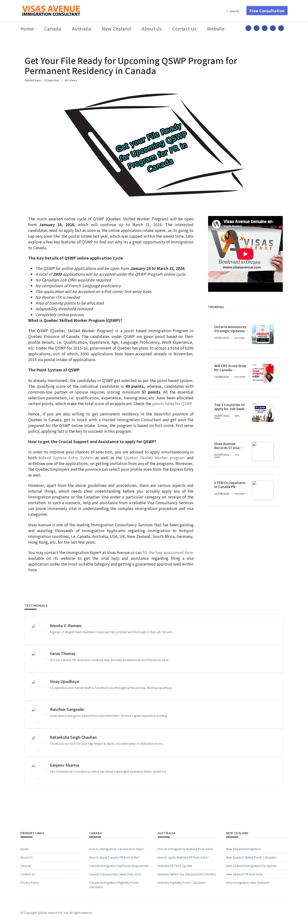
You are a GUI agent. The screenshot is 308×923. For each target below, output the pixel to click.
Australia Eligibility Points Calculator (181, 882)
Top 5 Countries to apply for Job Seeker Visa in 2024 (231, 408)
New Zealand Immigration (243, 849)
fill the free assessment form (167, 552)
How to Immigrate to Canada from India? (116, 849)
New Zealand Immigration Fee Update (251, 866)
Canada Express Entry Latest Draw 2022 (115, 874)
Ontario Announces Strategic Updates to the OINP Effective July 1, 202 (230, 332)
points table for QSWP (172, 403)
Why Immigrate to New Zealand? (248, 882)
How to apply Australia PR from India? (183, 857)
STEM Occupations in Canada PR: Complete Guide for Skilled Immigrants (230, 488)
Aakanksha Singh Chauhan (73, 737)
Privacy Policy (29, 882)
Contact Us (184, 28)
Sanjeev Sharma (64, 765)
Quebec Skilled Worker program (154, 457)
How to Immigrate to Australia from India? (185, 849)
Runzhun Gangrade (67, 709)
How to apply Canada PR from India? (114, 857)
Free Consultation (267, 10)
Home (27, 28)
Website (216, 28)
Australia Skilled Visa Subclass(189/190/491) (187, 874)
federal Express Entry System (66, 457)
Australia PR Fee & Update (175, 866)
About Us (151, 28)
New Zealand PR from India (244, 874)
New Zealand (116, 28)
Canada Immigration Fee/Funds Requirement (118, 866)
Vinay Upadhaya (64, 681)
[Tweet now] (256, 28)
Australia (81, 28)
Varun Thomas (63, 653)
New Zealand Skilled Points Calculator (251, 857)
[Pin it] (265, 28)
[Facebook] (248, 28)
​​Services (25, 866)
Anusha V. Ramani (65, 625)
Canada (52, 28)
